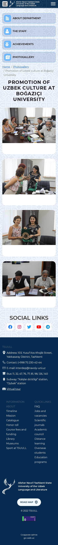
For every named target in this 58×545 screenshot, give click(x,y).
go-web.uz (29, 538)
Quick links (42, 401)
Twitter (29, 326)
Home (6, 66)
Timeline (11, 411)
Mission (11, 415)
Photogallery (21, 66)
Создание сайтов (29, 535)
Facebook (10, 326)
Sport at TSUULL (16, 448)
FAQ (37, 406)
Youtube (38, 326)
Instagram (19, 326)
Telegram (48, 326)
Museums (12, 443)
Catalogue (12, 420)
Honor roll (12, 425)
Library (10, 438)
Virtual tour (14, 389)
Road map (26, 502)
